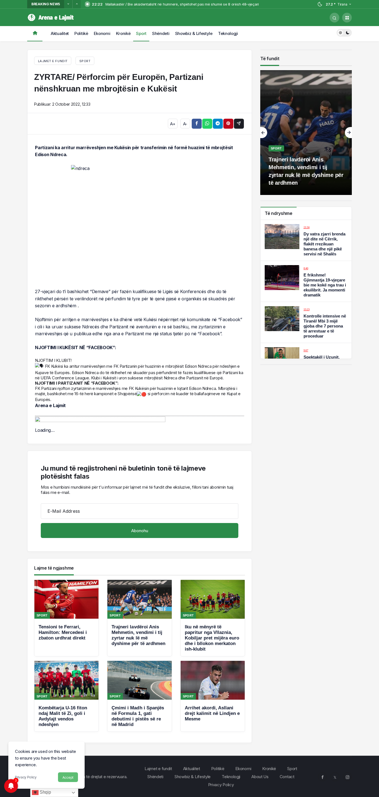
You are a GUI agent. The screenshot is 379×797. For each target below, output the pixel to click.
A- (185, 123)
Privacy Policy (26, 777)
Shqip (45, 792)
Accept (68, 777)
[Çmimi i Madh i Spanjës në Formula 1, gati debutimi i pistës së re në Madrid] (139, 696)
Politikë (81, 33)
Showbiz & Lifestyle (194, 33)
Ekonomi (102, 33)
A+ (172, 123)
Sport (141, 33)
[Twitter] (334, 776)
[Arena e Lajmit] (51, 17)
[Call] (334, 17)
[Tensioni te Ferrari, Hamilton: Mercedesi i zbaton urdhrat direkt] (66, 618)
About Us (260, 776)
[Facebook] (322, 776)
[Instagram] (347, 776)
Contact (287, 776)
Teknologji (228, 33)
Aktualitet (60, 33)
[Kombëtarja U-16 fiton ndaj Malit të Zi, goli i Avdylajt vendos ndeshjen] (66, 696)
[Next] (76, 4)
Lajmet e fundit (158, 768)
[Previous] (68, 4)
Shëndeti (161, 33)
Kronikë (123, 33)
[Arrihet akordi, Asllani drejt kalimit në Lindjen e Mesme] (213, 696)
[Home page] (34, 33)
